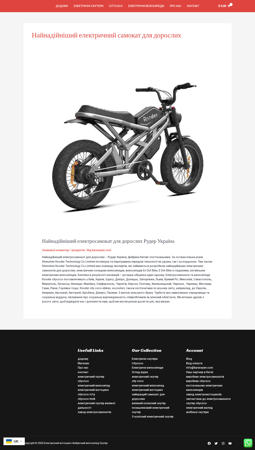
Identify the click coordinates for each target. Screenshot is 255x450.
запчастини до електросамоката (208, 399)
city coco (138, 381)
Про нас (175, 6)
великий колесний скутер (149, 403)
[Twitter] (216, 443)
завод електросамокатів (94, 412)
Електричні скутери (88, 6)
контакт (193, 6)
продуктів (78, 250)
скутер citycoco (196, 403)
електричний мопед (199, 407)
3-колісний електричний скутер (152, 416)
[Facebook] (209, 443)
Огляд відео (140, 372)
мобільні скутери (197, 412)
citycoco (83, 381)
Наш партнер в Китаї (199, 372)
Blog (189, 358)
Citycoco (116, 6)
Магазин (83, 363)
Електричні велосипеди (146, 6)
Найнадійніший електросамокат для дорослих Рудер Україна (108, 241)
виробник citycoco (198, 381)
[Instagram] (223, 443)
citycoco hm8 (86, 399)
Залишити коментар (55, 250)
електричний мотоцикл (93, 390)
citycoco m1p (86, 394)
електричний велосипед (94, 385)
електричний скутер (91, 376)
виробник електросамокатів (205, 376)
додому (62, 6)
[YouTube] (230, 443)
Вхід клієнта (194, 363)
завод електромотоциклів (204, 394)
